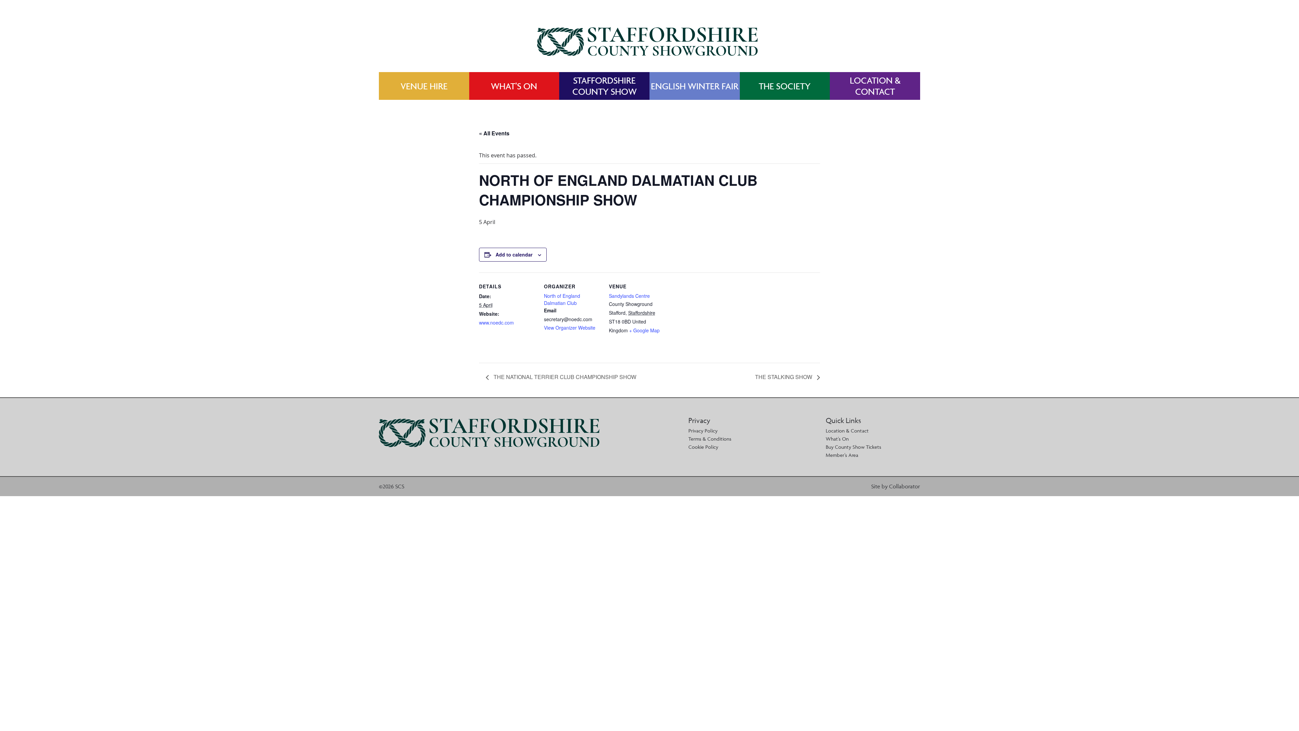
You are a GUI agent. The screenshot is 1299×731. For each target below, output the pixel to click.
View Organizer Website (569, 327)
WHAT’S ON (514, 86)
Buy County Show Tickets (853, 447)
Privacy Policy (702, 430)
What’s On (837, 439)
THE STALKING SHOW (784, 377)
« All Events (494, 133)
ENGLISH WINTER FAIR (694, 86)
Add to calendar (514, 254)
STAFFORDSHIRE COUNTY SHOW (604, 86)
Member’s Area (842, 455)
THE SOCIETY (785, 86)
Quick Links (843, 420)
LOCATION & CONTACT (875, 86)
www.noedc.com (496, 322)
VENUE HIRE (424, 86)
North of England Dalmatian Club (562, 299)
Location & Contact (847, 430)
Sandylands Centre (629, 295)
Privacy (699, 420)
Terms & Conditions (709, 439)
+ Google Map (644, 330)
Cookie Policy (703, 447)
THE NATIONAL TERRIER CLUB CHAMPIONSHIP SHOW (564, 377)
